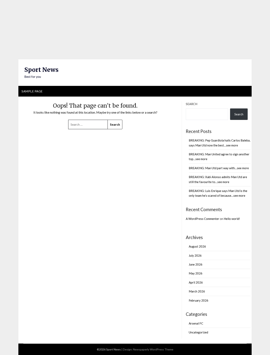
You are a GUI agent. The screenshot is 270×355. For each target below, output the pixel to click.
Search (191, 104)
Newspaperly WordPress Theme (153, 349)
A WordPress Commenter (202, 218)
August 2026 (197, 246)
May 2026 (195, 273)
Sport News (41, 69)
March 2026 (197, 291)
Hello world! (232, 218)
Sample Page (32, 91)
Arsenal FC (196, 323)
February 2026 (198, 300)
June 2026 (195, 264)
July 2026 (195, 255)
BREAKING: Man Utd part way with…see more (219, 168)
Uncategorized (198, 332)
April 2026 (196, 282)
